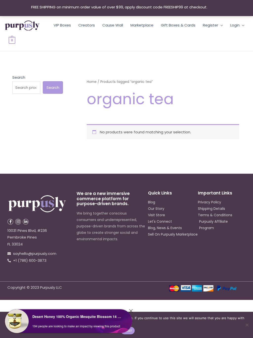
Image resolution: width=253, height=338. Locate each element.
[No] (246, 324)
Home (92, 81)
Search (18, 77)
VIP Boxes (62, 25)
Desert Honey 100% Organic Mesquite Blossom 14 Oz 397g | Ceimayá (78, 316)
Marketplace (141, 25)
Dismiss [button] (215, 7)
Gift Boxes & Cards (178, 25)
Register (210, 25)
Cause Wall (112, 25)
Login (235, 25)
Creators (86, 25)
